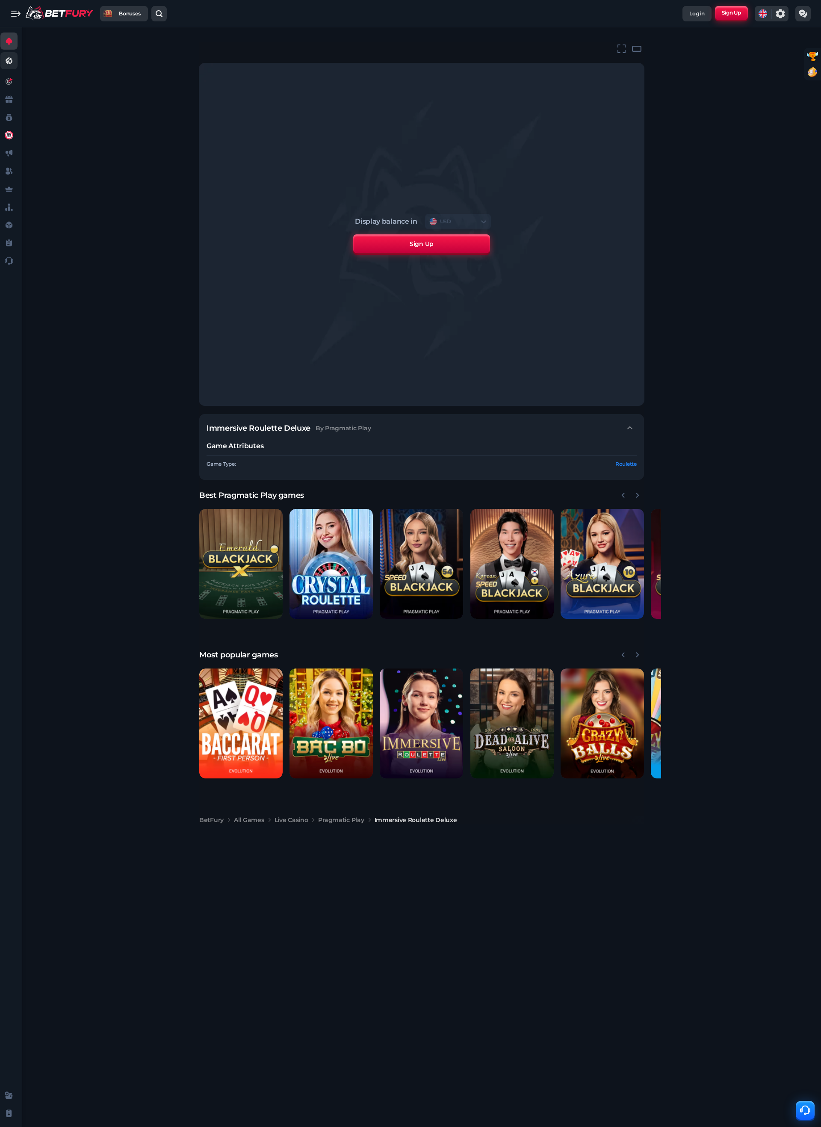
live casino (291, 820)
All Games (249, 820)
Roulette (626, 464)
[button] (241, 564)
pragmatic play (341, 820)
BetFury (211, 820)
